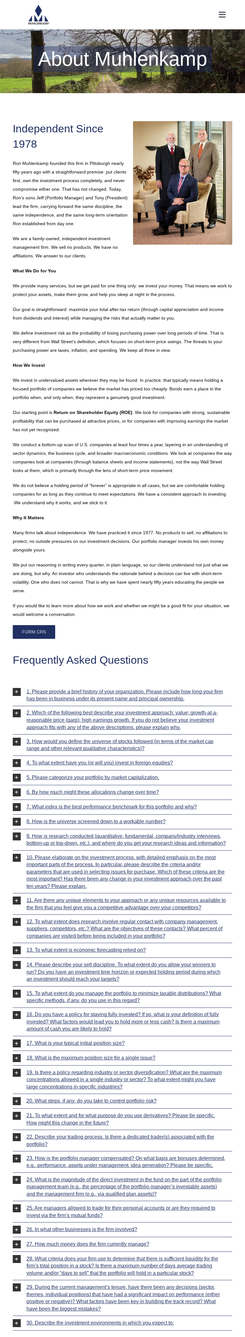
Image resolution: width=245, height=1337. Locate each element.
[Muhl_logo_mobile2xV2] (38, 7)
